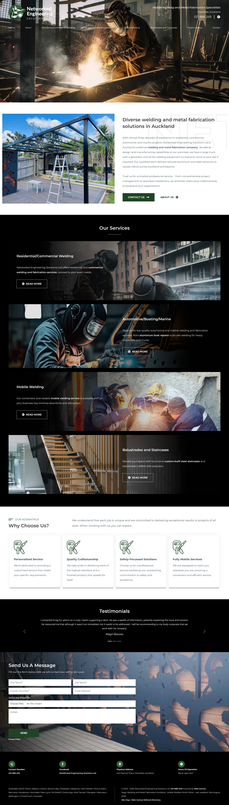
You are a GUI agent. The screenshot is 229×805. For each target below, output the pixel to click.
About (28, 27)
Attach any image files (20, 697)
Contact (216, 27)
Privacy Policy (14, 739)
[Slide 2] (115, 641)
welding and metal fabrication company (173, 147)
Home (12, 27)
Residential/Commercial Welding (58, 27)
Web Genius (200, 788)
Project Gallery (195, 27)
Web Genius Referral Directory (146, 800)
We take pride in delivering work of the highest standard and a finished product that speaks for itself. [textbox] (88, 572)
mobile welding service (65, 398)
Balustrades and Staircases (163, 27)
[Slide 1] (110, 641)
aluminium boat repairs (154, 335)
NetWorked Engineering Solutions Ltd (77, 773)
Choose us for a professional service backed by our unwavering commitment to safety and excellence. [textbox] (140, 572)
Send (23, 733)
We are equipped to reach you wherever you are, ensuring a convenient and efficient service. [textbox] (192, 570)
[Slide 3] (119, 641)
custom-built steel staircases (182, 461)
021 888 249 (14, 773)
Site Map (126, 800)
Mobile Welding (132, 27)
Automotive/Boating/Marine (99, 27)
